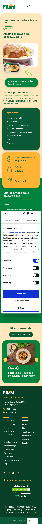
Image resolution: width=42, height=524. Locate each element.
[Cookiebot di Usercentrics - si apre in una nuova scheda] (24, 213)
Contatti (25, 439)
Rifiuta (21, 308)
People (25, 443)
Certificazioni (9, 449)
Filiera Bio (8, 434)
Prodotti (25, 421)
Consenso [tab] (7, 220)
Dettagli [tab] (18, 220)
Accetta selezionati (21, 301)
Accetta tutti (21, 293)
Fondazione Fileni (11, 457)
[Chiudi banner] (38, 214)
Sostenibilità (27, 435)
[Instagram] (9, 473)
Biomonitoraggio (10, 446)
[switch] (36, 268)
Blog (24, 428)
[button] (13, 368)
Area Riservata (28, 432)
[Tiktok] (18, 473)
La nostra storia (10, 424)
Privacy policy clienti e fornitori (26, 512)
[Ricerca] (28, 6)
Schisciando (29, 96)
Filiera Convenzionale (9, 429)
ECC (5, 438)
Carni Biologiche (10, 442)
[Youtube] (13, 473)
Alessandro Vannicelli (13, 96)
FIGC (5, 464)
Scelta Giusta (9, 421)
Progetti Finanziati (11, 460)
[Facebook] (5, 473)
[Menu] (36, 6)
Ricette (12, 20)
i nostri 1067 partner (16, 232)
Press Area (8, 453)
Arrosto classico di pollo (20, 81)
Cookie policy (17, 510)
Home (6, 20)
